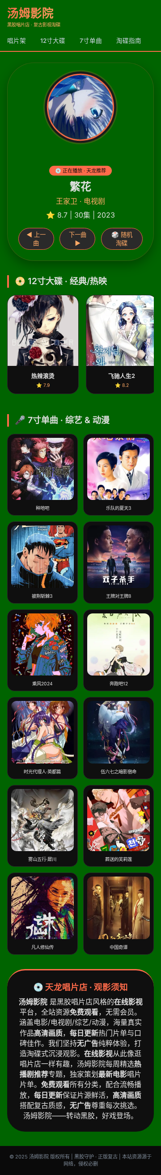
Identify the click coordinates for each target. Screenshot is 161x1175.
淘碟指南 (128, 40)
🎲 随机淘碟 (121, 239)
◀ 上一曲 (36, 239)
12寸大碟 (52, 40)
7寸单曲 (91, 40)
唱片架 (16, 40)
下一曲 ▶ (77, 239)
